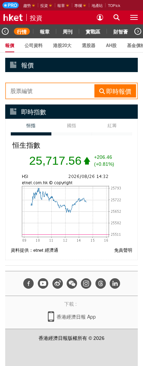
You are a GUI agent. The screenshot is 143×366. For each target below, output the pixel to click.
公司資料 (34, 45)
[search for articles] (116, 17)
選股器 (88, 45)
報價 (9, 45)
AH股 (111, 45)
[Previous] (5, 31)
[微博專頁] (57, 283)
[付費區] (10, 5)
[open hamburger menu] (134, 17)
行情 (22, 31)
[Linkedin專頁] (115, 283)
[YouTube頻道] (43, 283)
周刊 (68, 31)
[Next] (137, 31)
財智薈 (120, 31)
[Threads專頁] (100, 283)
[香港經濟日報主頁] (13, 17)
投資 (36, 17)
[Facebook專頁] (28, 283)
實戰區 (93, 31)
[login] (100, 17)
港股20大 (62, 45)
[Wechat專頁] (72, 283)
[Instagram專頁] (86, 283)
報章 (45, 31)
